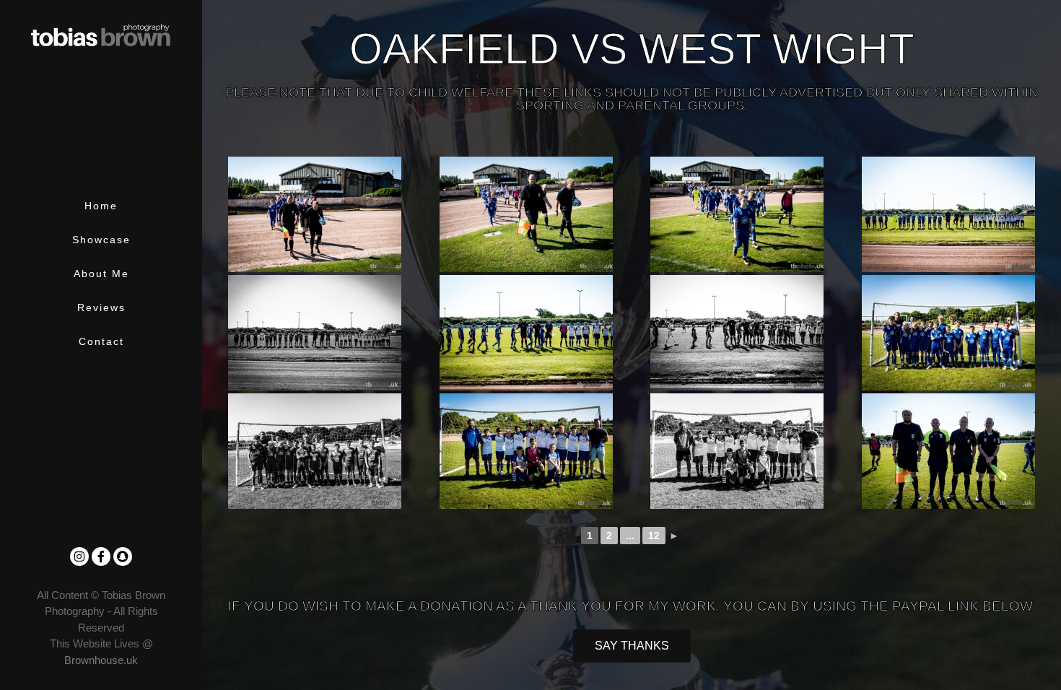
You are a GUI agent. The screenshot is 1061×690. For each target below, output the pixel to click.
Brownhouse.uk (101, 660)
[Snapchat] (122, 556)
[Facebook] (101, 556)
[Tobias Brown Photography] (101, 31)
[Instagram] (79, 556)
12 (654, 535)
